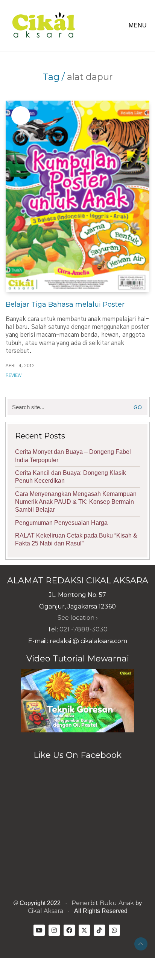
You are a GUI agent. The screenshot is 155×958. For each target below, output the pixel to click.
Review (13, 375)
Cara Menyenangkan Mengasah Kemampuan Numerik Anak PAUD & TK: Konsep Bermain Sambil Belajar (76, 502)
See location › (78, 617)
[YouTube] (39, 930)
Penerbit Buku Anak (102, 903)
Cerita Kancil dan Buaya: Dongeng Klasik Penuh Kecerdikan (70, 477)
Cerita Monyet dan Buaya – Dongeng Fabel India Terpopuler (73, 456)
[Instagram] (54, 930)
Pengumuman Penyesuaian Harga (61, 523)
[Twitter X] (84, 930)
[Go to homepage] (43, 25)
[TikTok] (99, 930)
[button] (139, 25)
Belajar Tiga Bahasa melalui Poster (65, 304)
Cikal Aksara (45, 910)
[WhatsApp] (114, 930)
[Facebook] (69, 930)
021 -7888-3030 (83, 629)
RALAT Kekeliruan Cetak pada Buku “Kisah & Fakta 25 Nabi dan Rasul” (76, 539)
